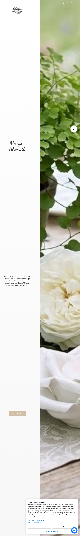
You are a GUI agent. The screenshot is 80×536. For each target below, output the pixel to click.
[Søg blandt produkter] (74, 129)
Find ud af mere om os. (35, 522)
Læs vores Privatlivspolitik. (36, 520)
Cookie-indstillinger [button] (52, 531)
